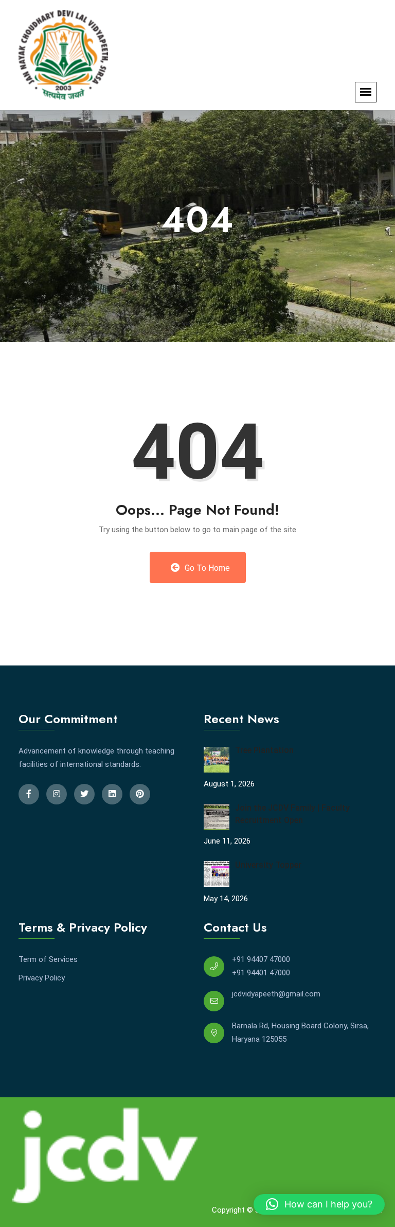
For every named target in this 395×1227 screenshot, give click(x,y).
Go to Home (206, 568)
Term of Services (48, 959)
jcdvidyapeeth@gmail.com (276, 993)
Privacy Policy (42, 978)
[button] (319, 1204)
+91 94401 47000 (261, 972)
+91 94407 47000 (261, 959)
